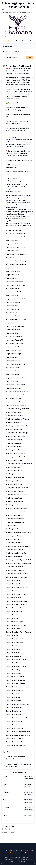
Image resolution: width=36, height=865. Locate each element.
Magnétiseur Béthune (13, 271)
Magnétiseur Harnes (12, 371)
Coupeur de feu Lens (12, 646)
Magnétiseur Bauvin (12, 374)
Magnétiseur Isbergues (13, 302)
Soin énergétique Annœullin (15, 570)
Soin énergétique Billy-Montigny (16, 553)
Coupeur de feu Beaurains (14, 728)
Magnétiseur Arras (12, 357)
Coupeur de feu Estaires (13, 701)
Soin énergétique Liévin (13, 467)
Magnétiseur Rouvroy (13, 381)
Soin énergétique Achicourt (15, 536)
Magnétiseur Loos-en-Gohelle (16, 299)
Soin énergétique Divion (13, 412)
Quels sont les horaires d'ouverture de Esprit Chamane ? (18, 765)
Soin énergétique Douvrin (14, 484)
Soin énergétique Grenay (14, 460)
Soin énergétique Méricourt (15, 518)
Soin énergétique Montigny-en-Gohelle (18, 560)
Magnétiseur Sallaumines (14, 336)
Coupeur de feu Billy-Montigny (16, 725)
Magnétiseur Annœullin (13, 402)
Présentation (20, 41)
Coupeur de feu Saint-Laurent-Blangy (18, 704)
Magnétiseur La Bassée (13, 309)
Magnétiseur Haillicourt (14, 244)
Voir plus (20, 54)
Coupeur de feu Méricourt (14, 690)
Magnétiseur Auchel (12, 257)
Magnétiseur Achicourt (13, 367)
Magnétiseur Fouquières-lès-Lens (17, 378)
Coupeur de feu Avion (13, 652)
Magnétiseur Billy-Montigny (15, 384)
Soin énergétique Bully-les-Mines (17, 457)
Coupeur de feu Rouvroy (14, 721)
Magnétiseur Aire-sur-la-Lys (15, 326)
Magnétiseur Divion (12, 240)
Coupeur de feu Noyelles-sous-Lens (17, 687)
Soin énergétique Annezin (14, 439)
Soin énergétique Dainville (14, 501)
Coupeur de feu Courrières (14, 738)
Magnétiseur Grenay (12, 288)
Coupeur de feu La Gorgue (14, 694)
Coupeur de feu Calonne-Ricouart (17, 587)
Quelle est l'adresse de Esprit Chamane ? (16, 758)
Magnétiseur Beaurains (13, 388)
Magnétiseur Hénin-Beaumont (16, 405)
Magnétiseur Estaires (13, 360)
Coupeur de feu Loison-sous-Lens (17, 659)
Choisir (29, 57)
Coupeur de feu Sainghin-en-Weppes (18, 735)
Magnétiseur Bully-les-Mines (15, 285)
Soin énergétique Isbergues (15, 470)
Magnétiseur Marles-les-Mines (16, 254)
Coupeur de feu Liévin (13, 635)
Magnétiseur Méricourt (13, 350)
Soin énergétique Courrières (15, 567)
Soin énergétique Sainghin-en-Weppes (18, 563)
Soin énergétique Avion (13, 481)
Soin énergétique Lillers (13, 450)
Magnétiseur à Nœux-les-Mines (16, 233)
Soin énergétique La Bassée (15, 477)
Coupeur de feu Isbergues (14, 642)
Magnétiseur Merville (13, 323)
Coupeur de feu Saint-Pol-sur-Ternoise (18, 632)
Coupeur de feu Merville (14, 663)
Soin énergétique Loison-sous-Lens (17, 488)
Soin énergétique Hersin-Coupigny (17, 433)
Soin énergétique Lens (13, 474)
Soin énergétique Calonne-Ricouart (17, 419)
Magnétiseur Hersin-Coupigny (16, 261)
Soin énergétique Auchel (14, 429)
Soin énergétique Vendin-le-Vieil (16, 508)
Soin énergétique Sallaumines (15, 505)
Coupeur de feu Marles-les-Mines (17, 594)
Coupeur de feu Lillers (13, 618)
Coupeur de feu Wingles (14, 670)
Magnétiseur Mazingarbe (14, 281)
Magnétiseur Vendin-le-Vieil (15, 340)
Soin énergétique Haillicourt (15, 415)
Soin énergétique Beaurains (15, 556)
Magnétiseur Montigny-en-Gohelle (17, 391)
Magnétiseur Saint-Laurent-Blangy (17, 364)
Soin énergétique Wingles (14, 498)
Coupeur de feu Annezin (13, 608)
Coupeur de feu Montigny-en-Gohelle (18, 731)
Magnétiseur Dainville (13, 333)
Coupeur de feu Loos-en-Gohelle (16, 639)
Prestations (7, 41)
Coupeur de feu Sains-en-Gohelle (16, 604)
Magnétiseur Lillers (12, 278)
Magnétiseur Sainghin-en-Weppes (17, 395)
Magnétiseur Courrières (14, 398)
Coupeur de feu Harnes (13, 711)
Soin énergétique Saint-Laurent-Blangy (18, 532)
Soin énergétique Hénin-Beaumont (17, 573)
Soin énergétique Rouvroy (14, 549)
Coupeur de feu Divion (13, 580)
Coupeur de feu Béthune (14, 611)
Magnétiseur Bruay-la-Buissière (16, 237)
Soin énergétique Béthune (14, 443)
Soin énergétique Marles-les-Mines (17, 426)
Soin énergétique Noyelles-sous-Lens (18, 515)
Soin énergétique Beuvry (14, 446)
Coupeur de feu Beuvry (13, 615)
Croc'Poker (21, 861)
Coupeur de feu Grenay (13, 628)
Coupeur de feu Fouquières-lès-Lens (17, 718)
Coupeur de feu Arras (13, 697)
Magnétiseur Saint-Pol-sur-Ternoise (17, 292)
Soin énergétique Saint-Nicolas (16, 512)
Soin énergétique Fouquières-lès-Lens (18, 546)
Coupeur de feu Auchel (13, 597)
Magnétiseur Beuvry (12, 275)
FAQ (30, 41)
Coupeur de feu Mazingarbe (15, 622)
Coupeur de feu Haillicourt (14, 584)
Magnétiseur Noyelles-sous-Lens (17, 347)
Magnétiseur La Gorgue (13, 354)
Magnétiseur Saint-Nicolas (15, 343)
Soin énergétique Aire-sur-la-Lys (16, 494)
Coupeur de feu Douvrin (13, 656)
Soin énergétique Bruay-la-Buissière (17, 409)
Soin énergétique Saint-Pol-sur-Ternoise (19, 463)
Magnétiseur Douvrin (13, 316)
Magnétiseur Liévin (12, 295)
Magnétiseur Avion (12, 312)
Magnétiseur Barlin (12, 250)
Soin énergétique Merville (14, 491)
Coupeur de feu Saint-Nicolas (15, 683)
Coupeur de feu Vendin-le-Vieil (16, 680)
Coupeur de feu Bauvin (13, 714)
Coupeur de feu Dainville (14, 673)
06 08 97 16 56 (9, 832)
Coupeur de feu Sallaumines (15, 676)
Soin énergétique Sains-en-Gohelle (17, 436)
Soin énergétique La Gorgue (15, 522)
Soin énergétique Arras (13, 525)
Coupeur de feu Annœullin (14, 742)
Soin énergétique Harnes (14, 539)
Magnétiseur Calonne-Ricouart (16, 247)
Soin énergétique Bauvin (14, 542)
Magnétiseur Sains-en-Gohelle (16, 264)
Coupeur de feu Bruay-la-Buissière (17, 577)
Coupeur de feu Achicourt (14, 707)
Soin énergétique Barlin (13, 422)
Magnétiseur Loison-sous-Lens (16, 319)
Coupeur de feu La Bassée (14, 649)
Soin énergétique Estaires (14, 529)
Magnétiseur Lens (12, 305)
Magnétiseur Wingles (13, 329)
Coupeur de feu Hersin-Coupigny (16, 601)
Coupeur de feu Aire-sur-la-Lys (16, 666)
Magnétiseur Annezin (13, 268)
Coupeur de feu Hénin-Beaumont (16, 745)
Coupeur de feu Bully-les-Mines (16, 625)
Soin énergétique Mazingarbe (15, 453)
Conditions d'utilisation (12, 857)
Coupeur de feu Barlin (13, 591)
